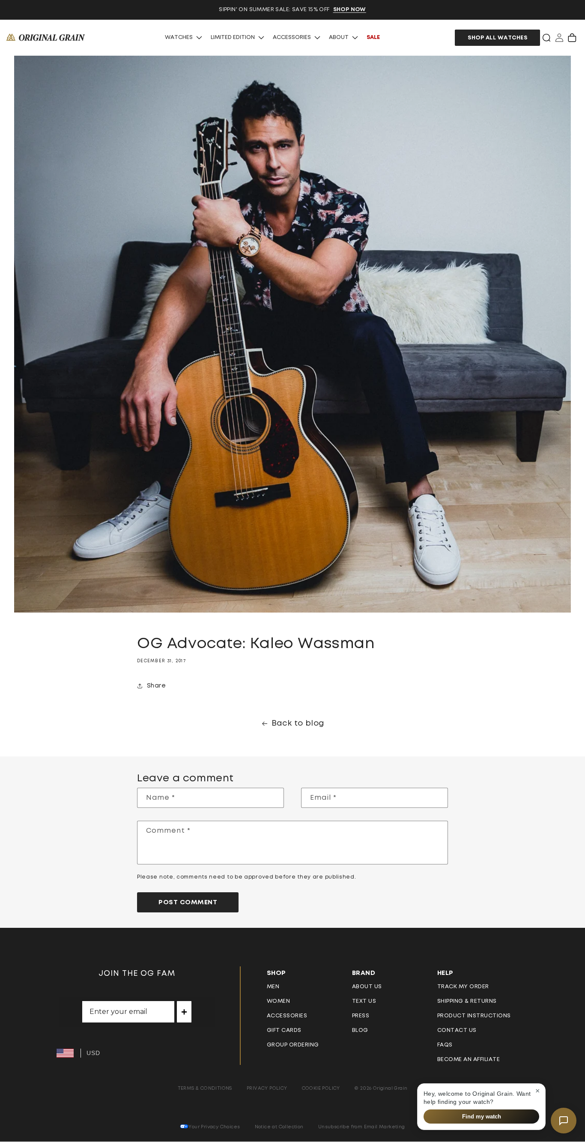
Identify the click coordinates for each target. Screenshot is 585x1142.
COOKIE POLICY (321, 1088)
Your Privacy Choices (214, 1126)
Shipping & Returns (467, 1001)
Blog (360, 1030)
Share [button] (156, 686)
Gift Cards (284, 1030)
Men (273, 987)
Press (361, 1016)
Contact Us (457, 1030)
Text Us (364, 1001)
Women (278, 1001)
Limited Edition (233, 37)
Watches (179, 37)
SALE (373, 37)
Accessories (292, 37)
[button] (546, 37)
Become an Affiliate (468, 1059)
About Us (367, 987)
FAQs (445, 1045)
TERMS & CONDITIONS (205, 1088)
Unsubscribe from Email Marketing (361, 1126)
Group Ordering (293, 1045)
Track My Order (463, 987)
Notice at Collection (279, 1126)
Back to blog (298, 723)
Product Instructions (474, 1016)
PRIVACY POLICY (267, 1088)
